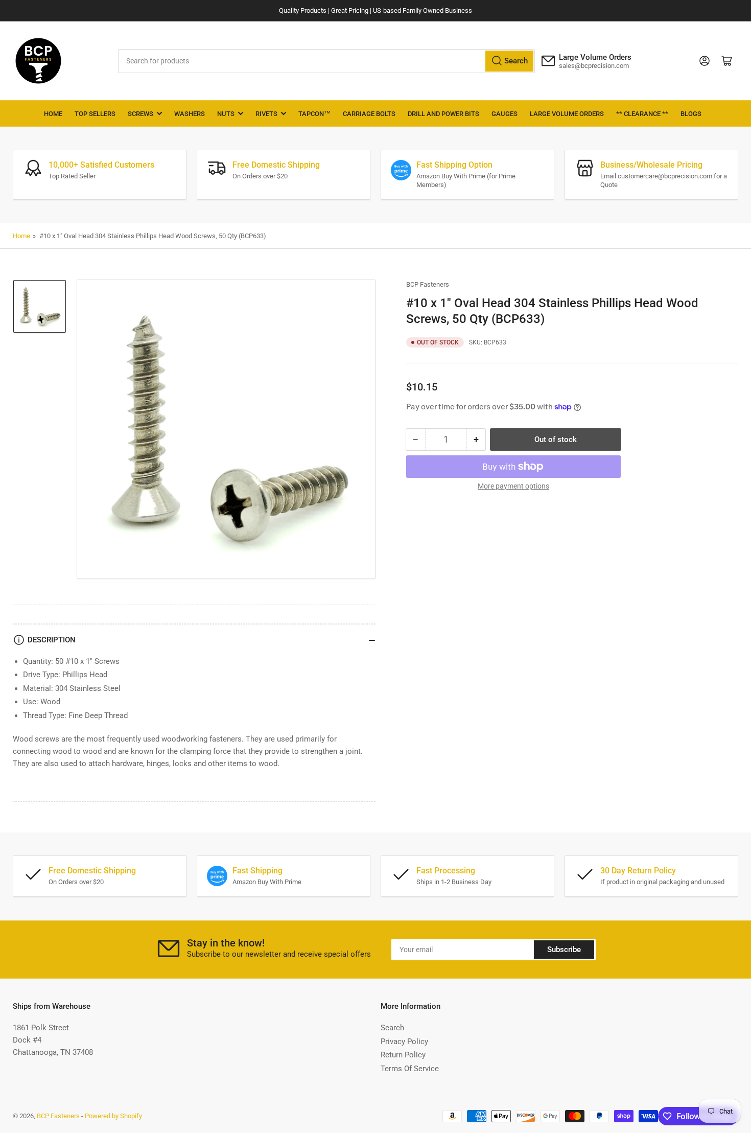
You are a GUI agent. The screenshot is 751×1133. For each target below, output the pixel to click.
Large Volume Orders (567, 114)
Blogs (690, 114)
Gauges (504, 114)
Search (392, 1027)
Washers (189, 114)
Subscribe (564, 949)
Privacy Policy (404, 1041)
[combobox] (326, 61)
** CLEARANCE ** (642, 114)
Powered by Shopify (113, 1116)
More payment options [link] (513, 486)
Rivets (266, 114)
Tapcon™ (314, 114)
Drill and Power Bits (443, 114)
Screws (140, 114)
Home (53, 114)
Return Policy (403, 1054)
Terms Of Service (410, 1068)
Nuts (225, 114)
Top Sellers (95, 114)
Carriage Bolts (369, 114)
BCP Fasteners (427, 284)
